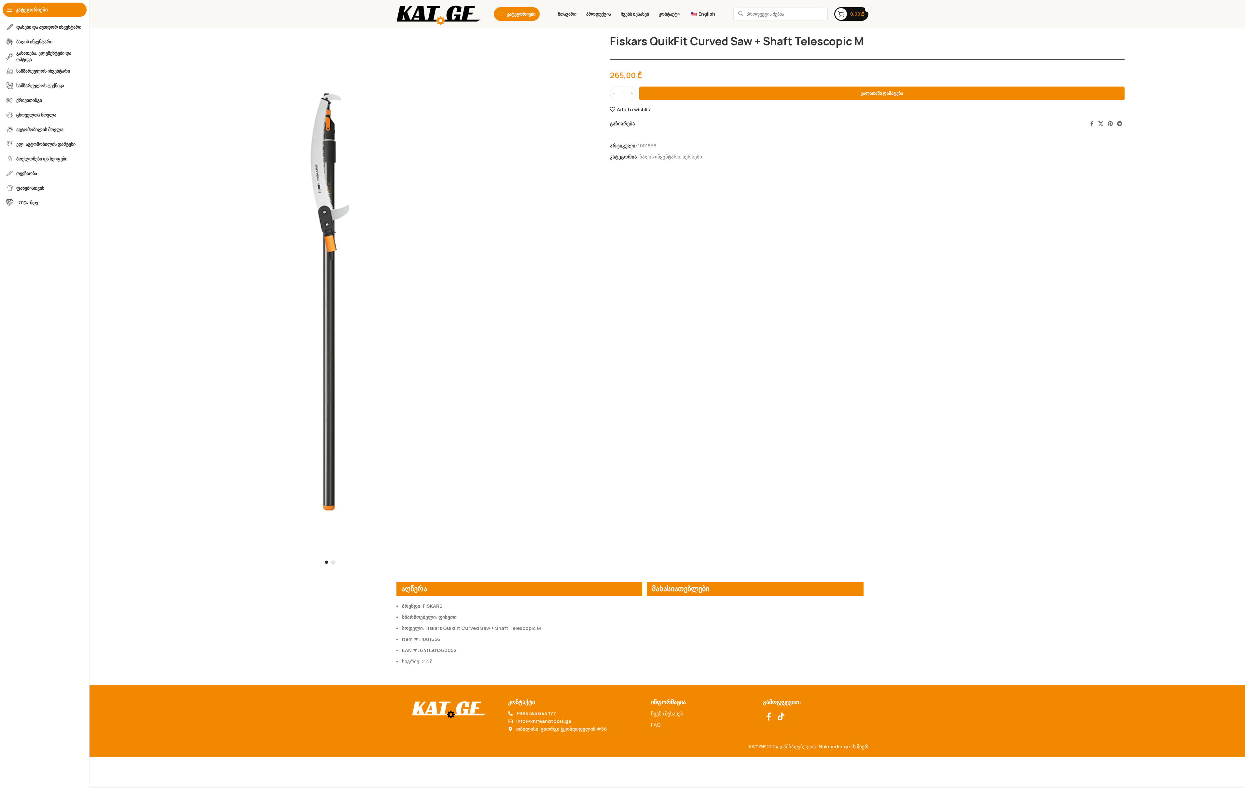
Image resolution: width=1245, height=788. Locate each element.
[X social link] (1100, 124)
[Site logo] (438, 13)
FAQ (656, 724)
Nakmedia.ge (834, 746)
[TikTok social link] (781, 717)
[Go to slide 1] (326, 562)
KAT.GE (757, 746)
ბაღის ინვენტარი (660, 156)
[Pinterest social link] (1110, 124)
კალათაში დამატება (882, 93)
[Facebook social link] (1092, 124)
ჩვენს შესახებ (667, 713)
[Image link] (449, 707)
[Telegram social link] (1120, 124)
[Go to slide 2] (333, 562)
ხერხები (692, 156)
